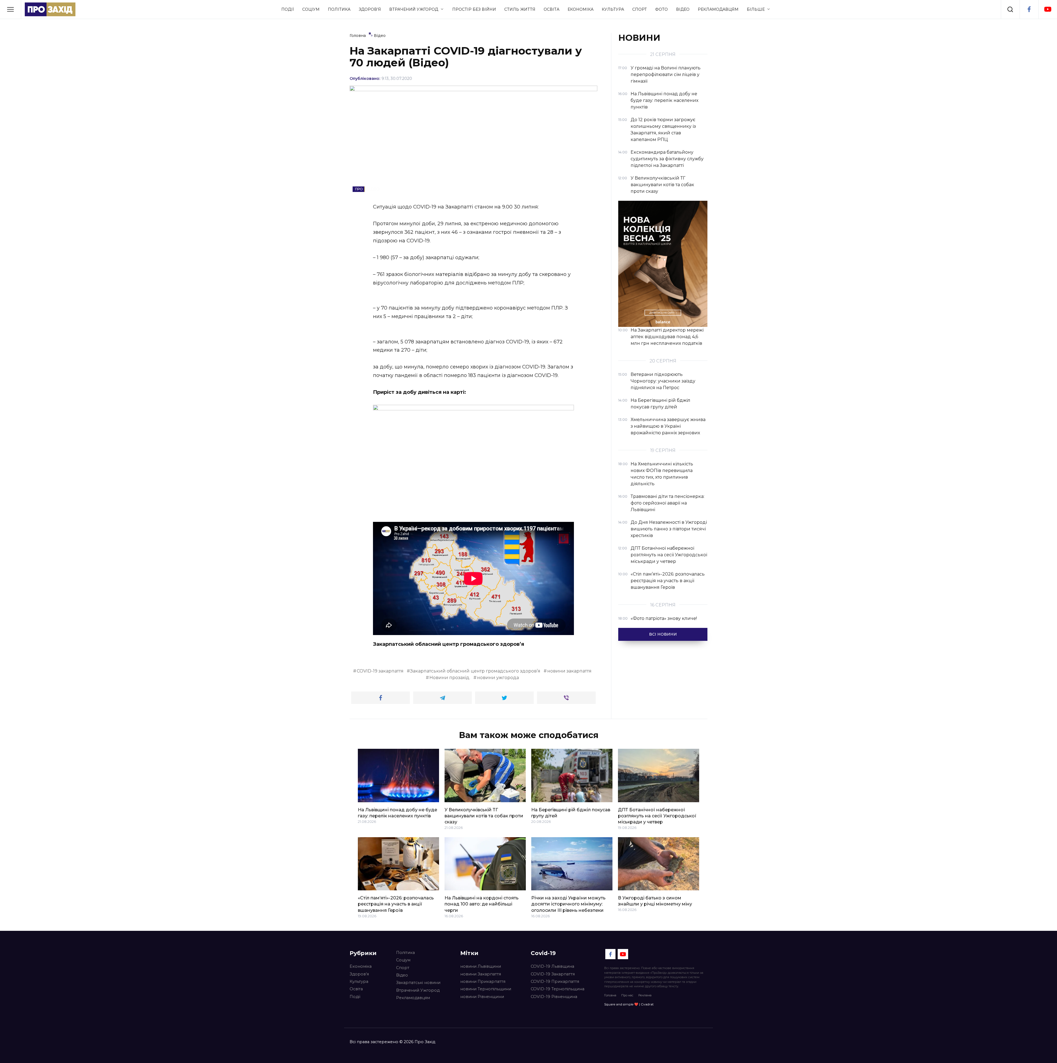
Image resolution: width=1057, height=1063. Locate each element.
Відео (683, 9)
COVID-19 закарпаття (380, 671)
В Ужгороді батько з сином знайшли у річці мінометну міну (655, 900)
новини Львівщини (480, 966)
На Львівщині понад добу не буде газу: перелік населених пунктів (397, 812)
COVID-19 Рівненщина (554, 996)
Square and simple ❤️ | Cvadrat (629, 1004)
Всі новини (663, 634)
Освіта (551, 9)
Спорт (639, 9)
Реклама (645, 995)
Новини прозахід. (449, 677)
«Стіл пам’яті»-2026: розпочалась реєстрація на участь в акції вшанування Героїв (396, 904)
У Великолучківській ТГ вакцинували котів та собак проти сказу (484, 816)
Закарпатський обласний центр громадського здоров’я (475, 671)
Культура (613, 9)
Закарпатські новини (418, 982)
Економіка (580, 9)
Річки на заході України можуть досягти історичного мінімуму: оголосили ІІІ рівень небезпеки (568, 904)
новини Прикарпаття (482, 981)
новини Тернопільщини (485, 988)
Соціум (311, 9)
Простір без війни (474, 9)
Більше (756, 9)
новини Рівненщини (482, 996)
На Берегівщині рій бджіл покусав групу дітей (570, 812)
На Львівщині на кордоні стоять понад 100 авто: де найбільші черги (482, 904)
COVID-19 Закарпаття (553, 974)
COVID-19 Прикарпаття (555, 981)
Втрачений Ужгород (413, 9)
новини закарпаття (569, 671)
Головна (610, 995)
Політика (339, 9)
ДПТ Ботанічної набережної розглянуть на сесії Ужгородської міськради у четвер (657, 816)
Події (287, 9)
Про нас (627, 995)
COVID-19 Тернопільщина (557, 988)
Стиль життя (519, 9)
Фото (661, 9)
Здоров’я (370, 9)
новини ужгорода (498, 677)
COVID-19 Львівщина (552, 966)
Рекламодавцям (718, 9)
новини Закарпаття (480, 974)
